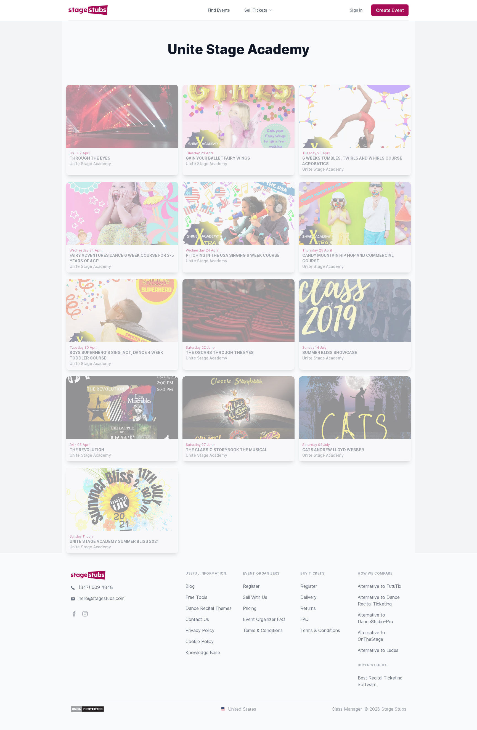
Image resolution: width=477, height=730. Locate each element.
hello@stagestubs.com (101, 598)
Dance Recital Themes (209, 608)
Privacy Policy (200, 630)
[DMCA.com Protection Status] (87, 709)
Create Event (390, 10)
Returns (308, 608)
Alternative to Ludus (378, 650)
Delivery (308, 597)
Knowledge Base (203, 652)
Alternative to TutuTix (379, 586)
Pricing (249, 608)
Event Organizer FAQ (264, 619)
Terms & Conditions (263, 630)
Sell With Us (255, 597)
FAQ (304, 619)
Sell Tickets (255, 10)
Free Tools (196, 597)
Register (251, 586)
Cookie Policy (200, 641)
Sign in (356, 10)
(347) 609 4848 (96, 587)
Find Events (219, 10)
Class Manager (347, 709)
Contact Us (197, 619)
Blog (190, 586)
